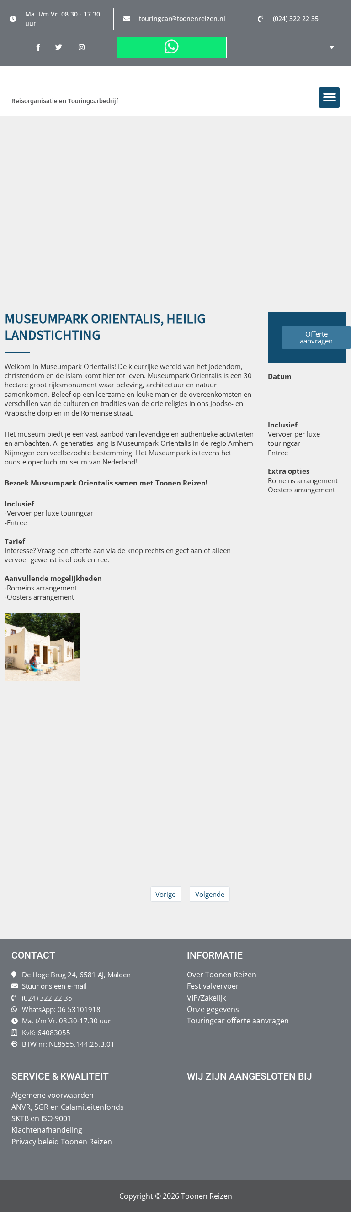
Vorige (165, 894)
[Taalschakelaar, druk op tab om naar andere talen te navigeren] (325, 47)
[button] (329, 97)
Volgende (209, 894)
